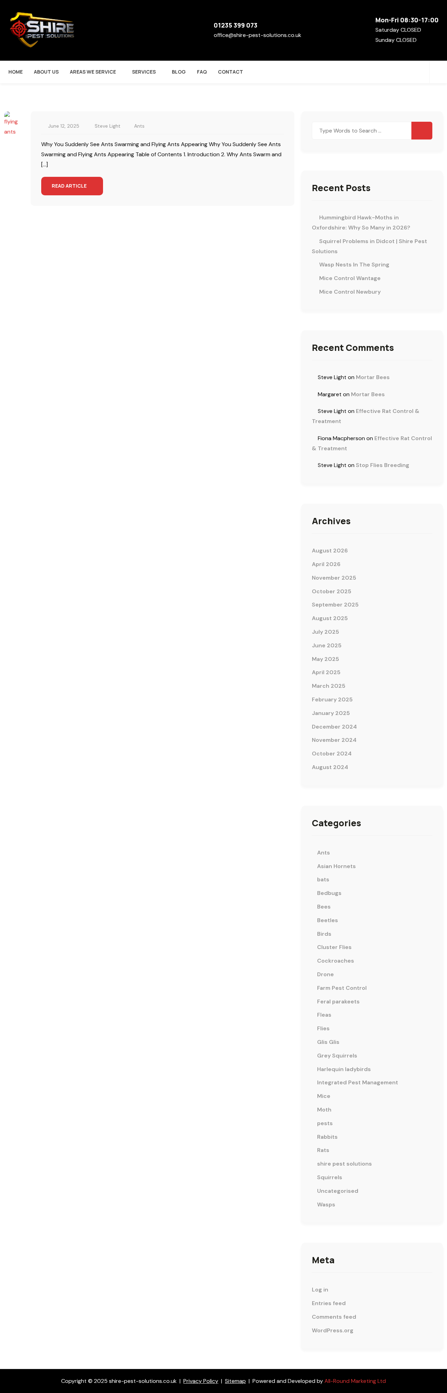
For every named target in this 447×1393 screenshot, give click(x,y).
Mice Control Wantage (350, 278)
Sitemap (235, 1381)
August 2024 (330, 767)
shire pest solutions (344, 1163)
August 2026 (330, 550)
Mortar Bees (373, 377)
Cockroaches (335, 960)
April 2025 (326, 672)
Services (144, 71)
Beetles (327, 920)
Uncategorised (337, 1191)
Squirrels (329, 1177)
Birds (324, 934)
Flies (323, 1028)
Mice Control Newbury (350, 291)
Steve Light (107, 126)
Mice (323, 1096)
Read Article (70, 185)
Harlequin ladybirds (344, 1069)
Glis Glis (328, 1042)
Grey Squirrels (337, 1055)
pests (325, 1123)
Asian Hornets (336, 866)
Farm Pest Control (342, 988)
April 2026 (326, 564)
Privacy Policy (200, 1381)
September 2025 (335, 604)
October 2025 (331, 591)
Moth (324, 1109)
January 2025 (331, 713)
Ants (139, 126)
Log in (320, 1289)
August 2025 (330, 618)
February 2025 (332, 699)
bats (323, 879)
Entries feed (329, 1303)
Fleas (324, 1014)
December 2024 (334, 726)
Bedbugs (329, 893)
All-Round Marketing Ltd (355, 1381)
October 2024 (332, 753)
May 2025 (325, 659)
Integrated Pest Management (357, 1082)
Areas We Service (93, 71)
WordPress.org (332, 1330)
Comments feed (334, 1316)
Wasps (326, 1204)
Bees (324, 906)
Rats (323, 1150)
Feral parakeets (338, 1001)
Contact (230, 71)
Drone (325, 974)
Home (15, 71)
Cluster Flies (334, 947)
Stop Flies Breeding (382, 465)
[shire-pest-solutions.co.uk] (43, 29)
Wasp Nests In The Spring (354, 264)
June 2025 (327, 645)
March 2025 (328, 686)
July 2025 (325, 631)
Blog (179, 71)
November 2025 (334, 577)
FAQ (202, 71)
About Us (46, 71)
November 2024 (334, 740)
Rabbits (327, 1136)
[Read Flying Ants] (12, 123)
